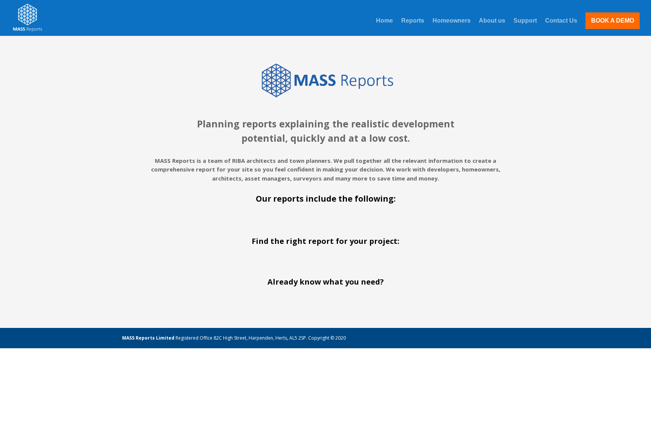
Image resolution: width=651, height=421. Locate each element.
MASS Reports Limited (149, 338)
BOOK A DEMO (612, 20)
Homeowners (451, 21)
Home (384, 21)
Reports (412, 21)
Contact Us (561, 21)
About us (492, 21)
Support (525, 21)
